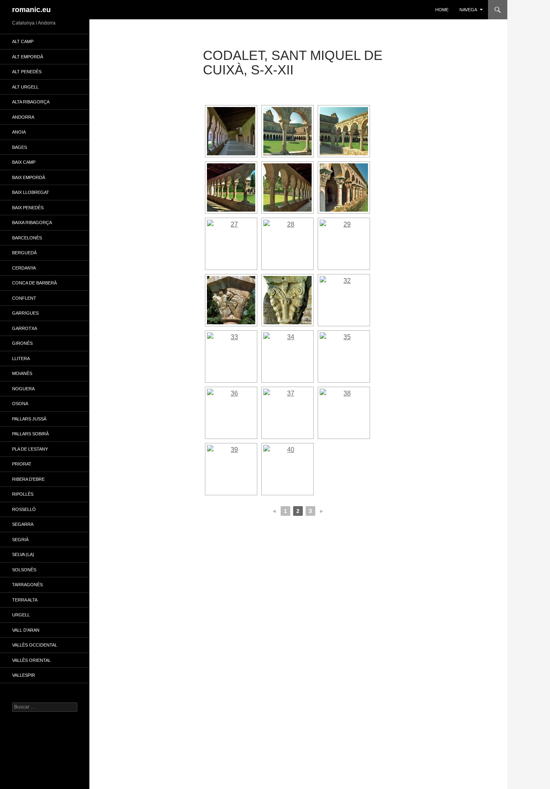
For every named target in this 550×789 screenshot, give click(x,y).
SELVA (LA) (23, 554)
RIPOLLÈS (22, 494)
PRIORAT (21, 463)
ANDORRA (23, 117)
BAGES (19, 147)
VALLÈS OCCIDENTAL (34, 645)
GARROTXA (24, 328)
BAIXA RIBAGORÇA (32, 222)
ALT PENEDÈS (26, 71)
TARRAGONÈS (27, 584)
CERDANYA (24, 268)
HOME (442, 9)
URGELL (21, 614)
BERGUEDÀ (24, 252)
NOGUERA (23, 388)
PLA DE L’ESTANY (30, 449)
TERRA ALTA (24, 599)
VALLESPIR (23, 675)
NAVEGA (468, 9)
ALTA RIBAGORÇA (31, 101)
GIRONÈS (22, 343)
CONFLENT (24, 298)
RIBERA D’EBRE (28, 479)
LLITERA (21, 358)
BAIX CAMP (23, 162)
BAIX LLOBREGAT (30, 192)
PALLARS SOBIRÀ (30, 433)
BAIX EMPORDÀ (28, 177)
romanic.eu (31, 10)
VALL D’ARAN (25, 630)
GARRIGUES (25, 313)
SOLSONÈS (24, 569)
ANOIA (19, 132)
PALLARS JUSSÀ (29, 418)
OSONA (20, 403)
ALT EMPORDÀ (27, 56)
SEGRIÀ (20, 539)
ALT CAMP (22, 41)
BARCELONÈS (27, 237)
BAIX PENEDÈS (27, 207)
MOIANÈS (22, 373)
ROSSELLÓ (24, 509)
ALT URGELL (25, 86)
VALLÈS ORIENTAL (31, 660)
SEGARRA (22, 524)
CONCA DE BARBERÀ (34, 282)
